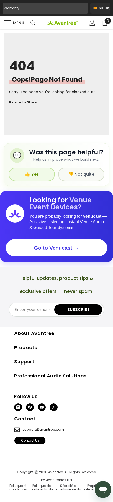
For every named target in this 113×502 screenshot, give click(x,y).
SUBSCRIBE (78, 309)
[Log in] (92, 23)
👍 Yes (32, 174)
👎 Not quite (81, 174)
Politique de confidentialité (41, 488)
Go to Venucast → (56, 248)
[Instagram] (18, 407)
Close (108, 8)
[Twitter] (54, 407)
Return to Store (23, 102)
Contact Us (30, 440)
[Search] (33, 23)
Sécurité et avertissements (68, 488)
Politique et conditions (18, 488)
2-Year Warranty (56, 9)
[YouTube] (42, 407)
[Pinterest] (30, 407)
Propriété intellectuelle (94, 488)
